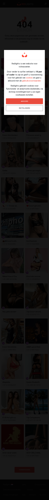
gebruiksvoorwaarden (31, 80)
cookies (29, 77)
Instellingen (24, 108)
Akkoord (24, 101)
